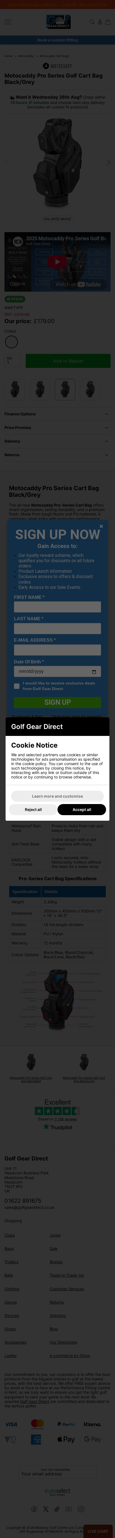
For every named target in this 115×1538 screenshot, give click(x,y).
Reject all (33, 809)
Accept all (82, 809)
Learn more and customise (57, 796)
